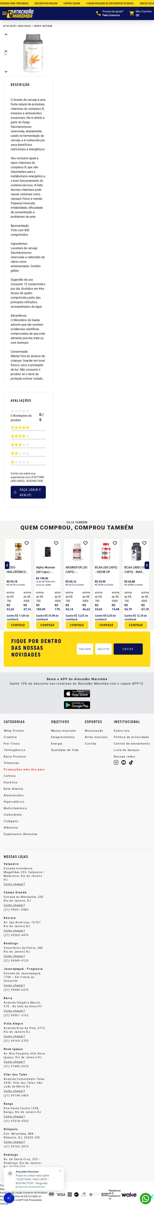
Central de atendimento (132, 743)
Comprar (106, 625)
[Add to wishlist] (85, 543)
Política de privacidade (131, 737)
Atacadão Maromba (17, 26)
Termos (4, 1203)
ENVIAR (128, 649)
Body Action (43, 26)
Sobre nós (122, 730)
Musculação (94, 730)
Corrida (90, 743)
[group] (33, 53)
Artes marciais (96, 737)
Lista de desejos (127, 750)
